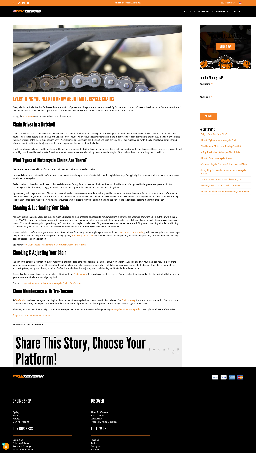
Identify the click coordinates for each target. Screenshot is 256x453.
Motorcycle (18, 415)
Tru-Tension (28, 116)
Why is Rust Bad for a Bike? (214, 134)
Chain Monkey (80, 274)
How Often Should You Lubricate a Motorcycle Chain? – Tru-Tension (54, 244)
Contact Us (18, 440)
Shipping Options (21, 443)
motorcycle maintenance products (126, 309)
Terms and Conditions (23, 449)
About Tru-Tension (99, 412)
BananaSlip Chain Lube (82, 235)
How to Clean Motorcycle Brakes (216, 158)
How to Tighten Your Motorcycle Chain (219, 140)
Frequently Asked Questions (104, 422)
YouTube (95, 449)
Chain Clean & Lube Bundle (130, 232)
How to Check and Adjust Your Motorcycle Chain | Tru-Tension (52, 283)
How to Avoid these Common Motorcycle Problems (225, 191)
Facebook (95, 440)
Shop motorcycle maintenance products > (32, 315)
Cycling (16, 412)
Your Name (206, 84)
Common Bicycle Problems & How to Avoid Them (224, 164)
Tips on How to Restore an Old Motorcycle (221, 179)
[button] (239, 11)
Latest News (97, 418)
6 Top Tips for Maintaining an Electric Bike (220, 152)
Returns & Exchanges (22, 446)
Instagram (96, 446)
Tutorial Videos (98, 415)
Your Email (206, 97)
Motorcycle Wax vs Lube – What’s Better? (220, 185)
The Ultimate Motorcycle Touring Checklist (221, 146)
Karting (16, 418)
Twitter (94, 443)
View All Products (21, 422)
